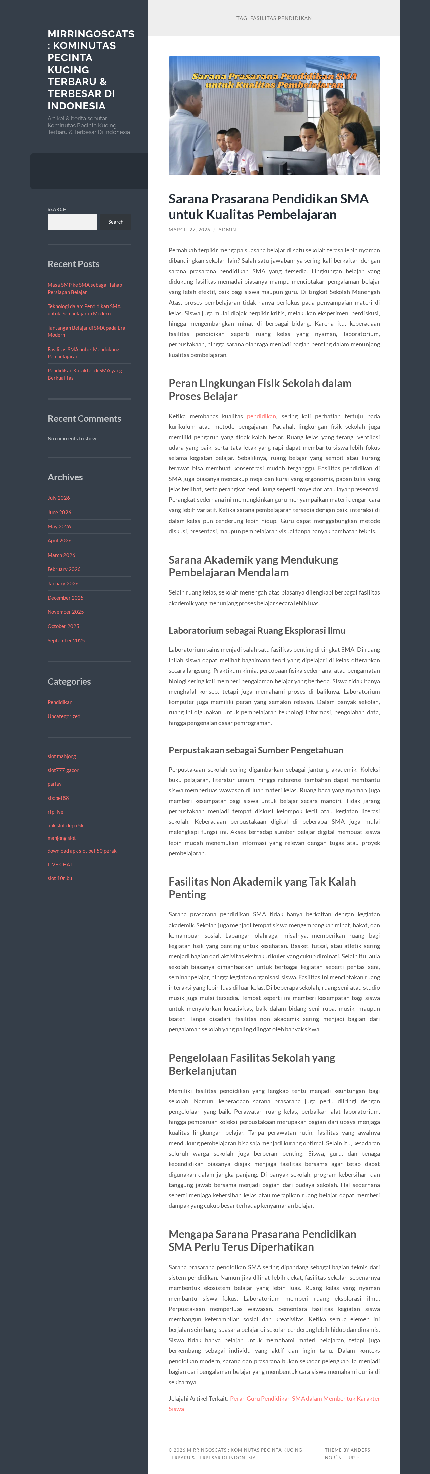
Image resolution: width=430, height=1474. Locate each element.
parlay (55, 784)
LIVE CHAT (60, 864)
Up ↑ (354, 1457)
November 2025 (66, 612)
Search (57, 209)
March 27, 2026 (189, 229)
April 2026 (60, 540)
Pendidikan (60, 702)
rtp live (55, 812)
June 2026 (59, 512)
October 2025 (63, 626)
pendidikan (261, 416)
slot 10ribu (60, 878)
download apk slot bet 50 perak (82, 851)
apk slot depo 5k (66, 825)
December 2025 (66, 598)
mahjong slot (62, 838)
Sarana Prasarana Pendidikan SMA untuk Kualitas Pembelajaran (269, 206)
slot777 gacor (63, 770)
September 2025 (66, 640)
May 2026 (59, 526)
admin (227, 229)
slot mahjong (62, 756)
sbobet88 (58, 798)
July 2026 (59, 498)
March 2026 (61, 555)
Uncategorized (64, 716)
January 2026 (63, 583)
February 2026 (64, 569)
